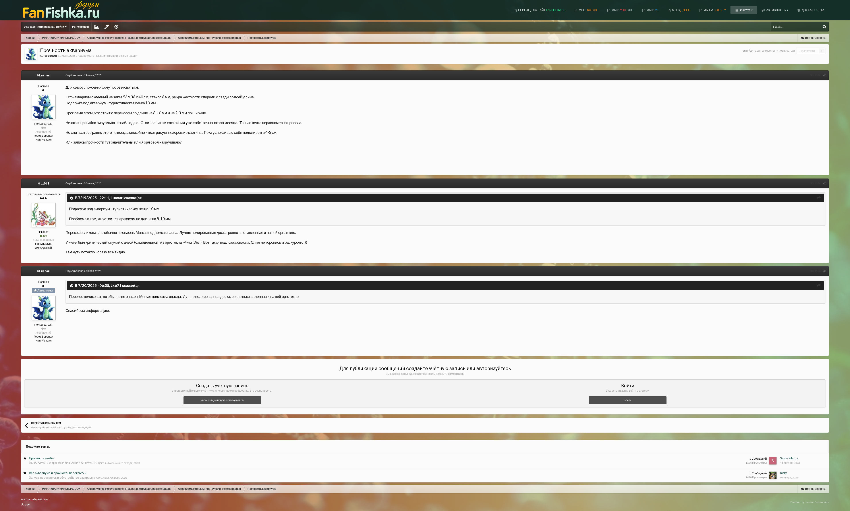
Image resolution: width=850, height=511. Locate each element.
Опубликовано (83, 75)
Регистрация (80, 26)
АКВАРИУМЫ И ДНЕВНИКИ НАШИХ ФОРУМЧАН (64, 463)
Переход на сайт (542, 10)
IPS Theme (27, 499)
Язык (24, 504)
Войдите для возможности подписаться (770, 50)
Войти (628, 400)
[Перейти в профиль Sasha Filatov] (773, 460)
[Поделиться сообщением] (824, 75)
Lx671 (45, 183)
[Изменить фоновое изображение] (97, 26)
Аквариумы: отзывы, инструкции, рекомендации (107, 55)
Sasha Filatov (789, 458)
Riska (783, 473)
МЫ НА (714, 10)
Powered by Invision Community (809, 502)
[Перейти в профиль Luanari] (31, 54)
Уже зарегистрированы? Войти (44, 26)
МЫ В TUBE (622, 10)
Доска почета (812, 10)
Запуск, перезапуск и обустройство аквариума (62, 477)
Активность (776, 10)
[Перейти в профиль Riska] (773, 475)
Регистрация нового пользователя (222, 400)
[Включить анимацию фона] (116, 26)
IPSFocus (42, 499)
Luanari (52, 55)
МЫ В (588, 10)
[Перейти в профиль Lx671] (43, 215)
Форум (744, 10)
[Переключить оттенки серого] (107, 26)
